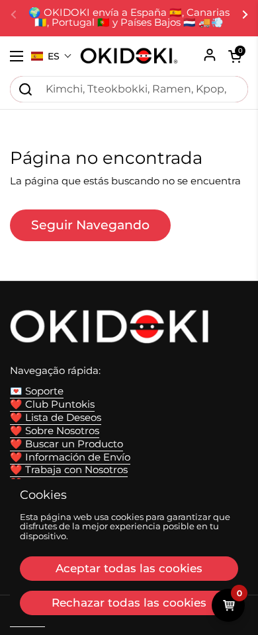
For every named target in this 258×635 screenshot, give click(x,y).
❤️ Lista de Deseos (55, 418)
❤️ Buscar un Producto (66, 444)
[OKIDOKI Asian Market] (129, 56)
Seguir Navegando (90, 225)
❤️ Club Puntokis (52, 404)
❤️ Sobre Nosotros (54, 431)
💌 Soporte (37, 391)
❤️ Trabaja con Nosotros (69, 470)
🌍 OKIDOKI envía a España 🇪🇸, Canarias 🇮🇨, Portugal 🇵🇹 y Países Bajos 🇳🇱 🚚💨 (129, 18)
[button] (51, 56)
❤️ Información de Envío (70, 457)
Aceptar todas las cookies (129, 568)
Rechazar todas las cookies (129, 602)
